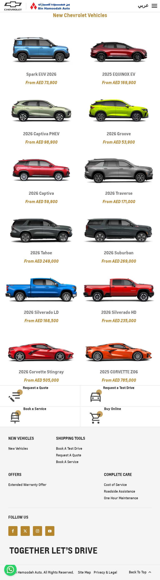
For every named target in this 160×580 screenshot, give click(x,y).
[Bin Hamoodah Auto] (50, 6)
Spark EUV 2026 (41, 74)
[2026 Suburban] (118, 229)
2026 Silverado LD (41, 312)
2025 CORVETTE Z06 (119, 372)
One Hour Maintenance (121, 498)
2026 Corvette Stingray (41, 372)
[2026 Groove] (118, 110)
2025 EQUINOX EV (118, 74)
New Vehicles (18, 448)
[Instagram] (37, 530)
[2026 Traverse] (118, 169)
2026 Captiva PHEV (41, 134)
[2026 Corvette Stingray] (41, 348)
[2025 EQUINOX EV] (118, 50)
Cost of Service (115, 485)
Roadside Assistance (119, 491)
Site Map (84, 572)
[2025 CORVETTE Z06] (118, 348)
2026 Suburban (119, 253)
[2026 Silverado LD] (41, 288)
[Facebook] (13, 530)
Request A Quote (68, 455)
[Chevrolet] (13, 6)
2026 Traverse (118, 193)
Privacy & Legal (105, 572)
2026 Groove (119, 134)
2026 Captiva (41, 193)
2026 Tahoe (41, 253)
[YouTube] (49, 530)
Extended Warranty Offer (27, 485)
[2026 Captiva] (41, 169)
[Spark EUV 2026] (41, 50)
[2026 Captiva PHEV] (41, 110)
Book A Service (67, 462)
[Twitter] (25, 530)
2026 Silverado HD (118, 312)
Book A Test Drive (69, 448)
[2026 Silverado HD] (118, 288)
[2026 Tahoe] (41, 229)
